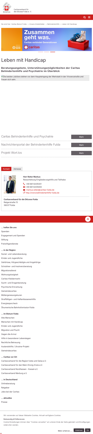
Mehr (81, 137)
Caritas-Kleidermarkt (10, 278)
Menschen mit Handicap (12, 322)
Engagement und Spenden (13, 235)
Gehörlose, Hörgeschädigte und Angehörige (20, 262)
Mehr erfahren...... (65, 431)
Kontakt (6, 169)
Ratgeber (5, 387)
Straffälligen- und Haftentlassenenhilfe (18, 299)
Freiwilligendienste (9, 244)
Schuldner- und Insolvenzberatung (16, 266)
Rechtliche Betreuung (10, 342)
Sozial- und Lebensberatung (14, 254)
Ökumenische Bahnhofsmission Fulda (17, 307)
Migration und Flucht (10, 330)
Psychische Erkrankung (11, 287)
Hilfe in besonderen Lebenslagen (16, 338)
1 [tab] (40, 52)
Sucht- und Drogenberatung (13, 283)
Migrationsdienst (8, 270)
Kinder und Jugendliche (12, 258)
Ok (88, 430)
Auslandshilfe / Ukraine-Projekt (15, 346)
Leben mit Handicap (69, 24)
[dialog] (47, 423)
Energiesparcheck (9, 303)
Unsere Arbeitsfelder (37, 24)
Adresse (17, 169)
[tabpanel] (46, 39)
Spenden (5, 231)
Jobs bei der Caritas (10, 391)
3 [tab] (52, 52)
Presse (4, 402)
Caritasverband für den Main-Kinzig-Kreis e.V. (22, 365)
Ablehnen (79, 430)
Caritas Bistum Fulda (19, 24)
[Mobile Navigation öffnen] (89, 17)
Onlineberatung (8, 383)
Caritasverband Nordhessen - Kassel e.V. (19, 369)
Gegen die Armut (8, 334)
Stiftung (4, 239)
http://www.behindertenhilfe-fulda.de (42, 192)
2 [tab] (46, 52)
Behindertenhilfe (53, 24)
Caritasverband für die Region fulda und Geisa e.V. (23, 361)
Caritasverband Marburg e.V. (14, 373)
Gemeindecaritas (8, 291)
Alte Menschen (7, 317)
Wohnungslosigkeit (9, 274)
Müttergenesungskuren (11, 295)
